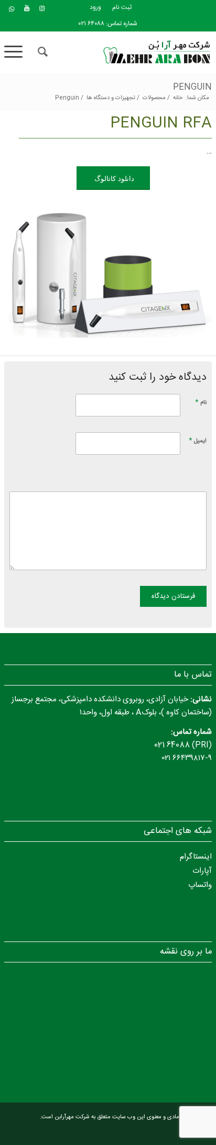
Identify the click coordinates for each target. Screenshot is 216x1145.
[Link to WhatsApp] (11, 9)
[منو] (16, 52)
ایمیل (198, 440)
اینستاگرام (196, 856)
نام (201, 402)
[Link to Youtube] (26, 9)
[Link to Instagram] (42, 9)
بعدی (188, 270)
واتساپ (200, 885)
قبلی (28, 270)
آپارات (202, 871)
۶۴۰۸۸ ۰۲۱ (91, 23)
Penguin (192, 87)
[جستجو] (41, 52)
